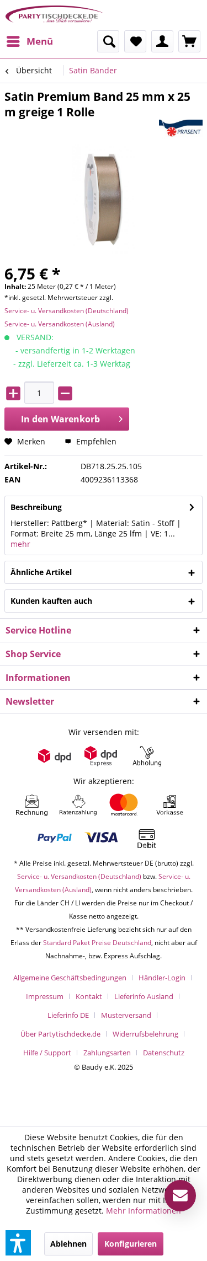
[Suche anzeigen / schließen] (108, 41)
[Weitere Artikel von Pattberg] (181, 129)
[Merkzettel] (135, 41)
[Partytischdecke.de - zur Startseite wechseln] (55, 15)
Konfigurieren (130, 1243)
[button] (18, 1242)
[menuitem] (29, 41)
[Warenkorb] (189, 41)
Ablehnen (68, 1243)
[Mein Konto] (162, 41)
